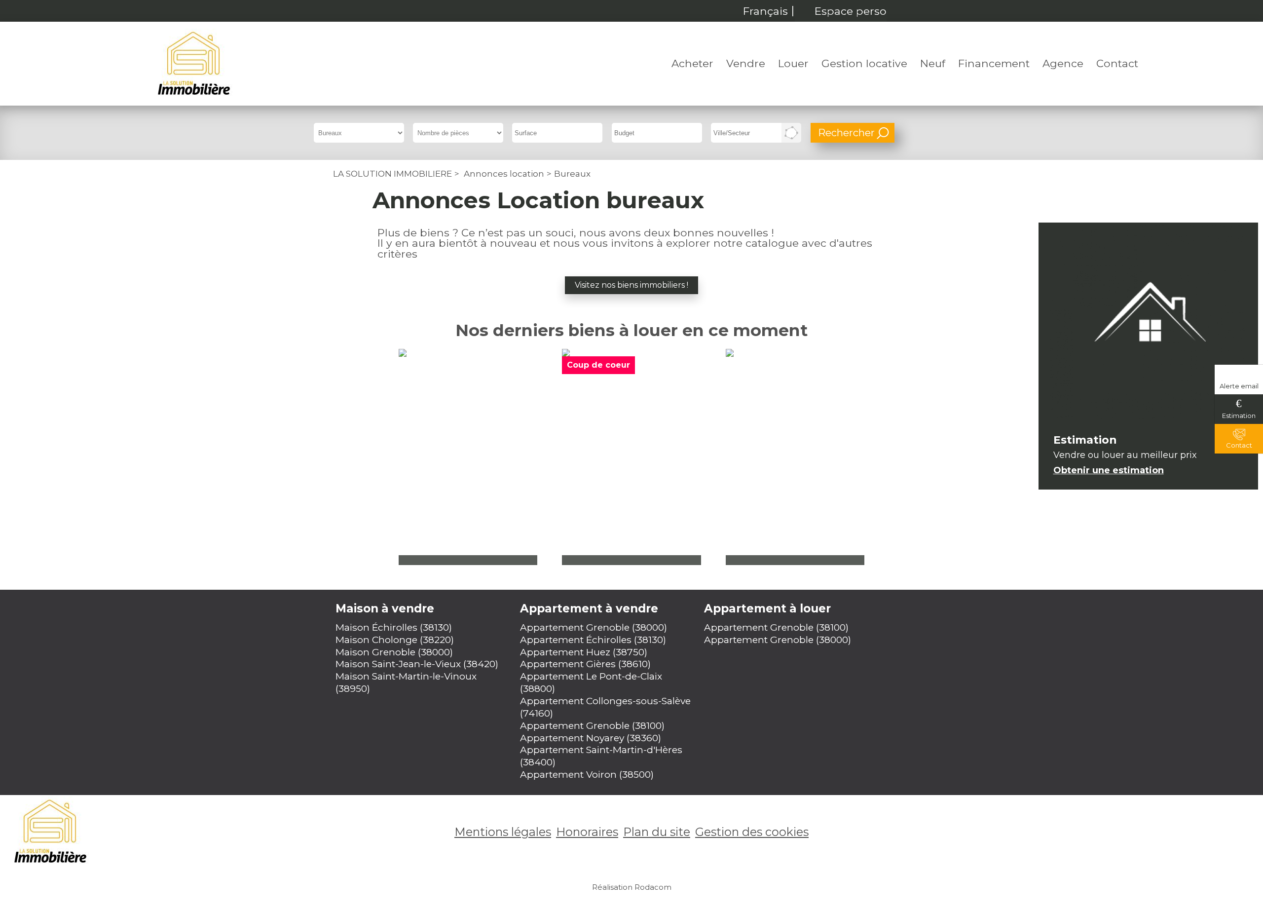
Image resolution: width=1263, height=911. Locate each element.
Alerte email (1239, 386)
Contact (1117, 63)
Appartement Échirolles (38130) (593, 639)
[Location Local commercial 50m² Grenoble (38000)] (631, 457)
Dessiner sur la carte (791, 133)
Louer (793, 63)
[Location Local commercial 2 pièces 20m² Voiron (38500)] (795, 457)
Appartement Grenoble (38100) (592, 725)
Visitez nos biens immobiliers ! (631, 285)
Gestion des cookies (752, 832)
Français (765, 10)
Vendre (745, 63)
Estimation (1239, 415)
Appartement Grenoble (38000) (593, 627)
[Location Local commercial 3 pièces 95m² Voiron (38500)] (468, 457)
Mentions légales (502, 832)
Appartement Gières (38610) (585, 664)
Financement (994, 63)
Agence (1062, 63)
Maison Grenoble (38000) (394, 652)
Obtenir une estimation (1108, 470)
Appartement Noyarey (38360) (590, 738)
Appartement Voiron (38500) (587, 774)
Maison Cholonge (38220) (394, 639)
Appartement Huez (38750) (583, 652)
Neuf (932, 63)
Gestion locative (864, 63)
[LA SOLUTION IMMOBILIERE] (194, 64)
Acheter (692, 63)
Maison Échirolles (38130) (393, 627)
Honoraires (587, 832)
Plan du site (656, 832)
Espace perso (851, 10)
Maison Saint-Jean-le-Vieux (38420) (416, 664)
